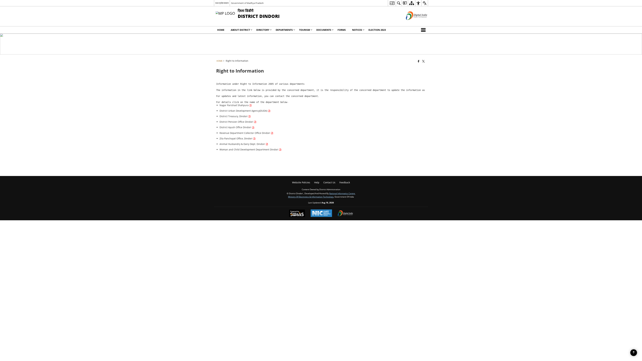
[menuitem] (392, 3)
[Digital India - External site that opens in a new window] (412, 22)
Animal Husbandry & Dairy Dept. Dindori (243, 144)
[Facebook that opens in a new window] (418, 61)
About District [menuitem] (240, 29)
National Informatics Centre (342, 193)
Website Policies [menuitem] (301, 182)
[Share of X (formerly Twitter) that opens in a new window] (423, 61)
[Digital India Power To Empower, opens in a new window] (345, 213)
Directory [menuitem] (262, 29)
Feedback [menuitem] (344, 182)
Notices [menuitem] (357, 29)
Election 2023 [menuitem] (377, 29)
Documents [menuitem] (323, 29)
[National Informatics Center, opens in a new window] (321, 213)
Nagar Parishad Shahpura (234, 105)
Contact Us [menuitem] (329, 182)
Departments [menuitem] (284, 29)
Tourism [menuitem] (304, 29)
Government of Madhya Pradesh (247, 3)
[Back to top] (633, 352)
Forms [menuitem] (342, 29)
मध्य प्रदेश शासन (222, 3)
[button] (424, 29)
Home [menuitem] (220, 29)
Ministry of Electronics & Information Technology (311, 196)
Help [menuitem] (316, 182)
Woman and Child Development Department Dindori (249, 149)
